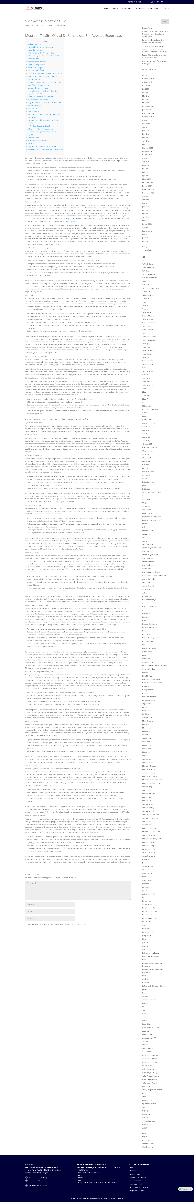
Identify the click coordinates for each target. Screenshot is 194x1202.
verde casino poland (149, 1059)
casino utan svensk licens (151, 572)
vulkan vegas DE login (150, 1072)
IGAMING (145, 672)
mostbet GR (146, 790)
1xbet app (145, 309)
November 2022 (148, 193)
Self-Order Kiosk (136, 1184)
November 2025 (148, 79)
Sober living (146, 1024)
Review (144, 989)
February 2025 (147, 106)
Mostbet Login (33, 138)
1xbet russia (146, 378)
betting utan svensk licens (151, 492)
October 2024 (147, 120)
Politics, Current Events (150, 953)
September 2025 (148, 85)
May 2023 (145, 172)
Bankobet (145, 465)
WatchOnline (146, 1086)
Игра (144, 1093)
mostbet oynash (148, 811)
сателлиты (146, 1114)
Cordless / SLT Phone (138, 1177)
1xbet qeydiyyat (148, 371)
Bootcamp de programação (152, 517)
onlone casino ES (148, 870)
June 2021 (145, 241)
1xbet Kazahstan (148, 350)
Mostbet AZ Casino (149, 766)
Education (145, 617)
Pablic (144, 877)
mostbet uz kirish (148, 835)
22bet (144, 392)
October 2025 (147, 82)
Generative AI (147, 659)
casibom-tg (146, 537)
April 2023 (145, 175)
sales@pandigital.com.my (38, 1185)
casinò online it (147, 565)
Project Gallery (153, 8)
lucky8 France (147, 717)
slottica (145, 1021)
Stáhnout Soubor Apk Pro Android (40, 129)
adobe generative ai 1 (150, 409)
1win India (146, 285)
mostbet (145, 755)
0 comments (62, 25)
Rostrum (133, 1167)
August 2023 (146, 162)
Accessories (140, 8)
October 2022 (147, 196)
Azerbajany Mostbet (149, 447)
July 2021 (145, 238)
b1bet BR (145, 454)
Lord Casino (146, 710)
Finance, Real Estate (149, 624)
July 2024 (145, 131)
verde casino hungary (150, 1055)
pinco (144, 925)
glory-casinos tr (147, 662)
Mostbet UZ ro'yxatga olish (152, 839)
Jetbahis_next (147, 693)
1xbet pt (145, 368)
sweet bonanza (147, 1034)
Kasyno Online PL (148, 700)
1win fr (144, 281)
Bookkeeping (147, 513)
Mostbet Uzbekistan (149, 842)
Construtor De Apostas (36, 67)
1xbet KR (145, 357)
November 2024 (148, 117)
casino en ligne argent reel (151, 548)
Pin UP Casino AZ (148, 908)
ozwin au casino (148, 873)
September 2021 (148, 231)
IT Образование (148, 690)
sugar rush (146, 1031)
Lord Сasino (146, 714)
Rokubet (145, 1003)
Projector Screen (136, 1171)
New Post (145, 859)
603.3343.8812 (135, 2)
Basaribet (145, 468)
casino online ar (148, 562)
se (143, 1007)
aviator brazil (147, 420)
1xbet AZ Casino (148, 316)
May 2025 (145, 96)
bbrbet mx (146, 475)
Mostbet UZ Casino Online (151, 832)
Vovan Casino (147, 1066)
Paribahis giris (147, 887)
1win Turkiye (146, 291)
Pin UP (144, 897)
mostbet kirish (147, 804)
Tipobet (145, 1041)
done (144, 603)
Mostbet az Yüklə (148, 769)
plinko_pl (145, 949)
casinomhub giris (148, 586)
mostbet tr (146, 821)
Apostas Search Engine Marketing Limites (43, 76)
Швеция (145, 1124)
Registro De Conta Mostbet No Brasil (42, 146)
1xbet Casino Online (149, 340)
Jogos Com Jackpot (35, 50)
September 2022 (148, 200)
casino (144, 541)
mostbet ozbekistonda (150, 814)
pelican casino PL (148, 894)
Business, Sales (147, 530)
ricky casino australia (149, 1000)
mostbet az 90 (147, 762)
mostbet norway (148, 807)
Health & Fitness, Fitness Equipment (155, 665)
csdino (144, 593)
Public (144, 975)
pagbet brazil (147, 880)
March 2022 (146, 220)
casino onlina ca (148, 558)
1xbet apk (145, 305)
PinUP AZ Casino (148, 932)
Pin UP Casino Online (150, 911)
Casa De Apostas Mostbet (38, 141)
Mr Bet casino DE (148, 849)
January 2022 (147, 224)
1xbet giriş (146, 343)
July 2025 (145, 89)
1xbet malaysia (147, 361)
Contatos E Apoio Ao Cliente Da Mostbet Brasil (45, 149)
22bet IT (145, 399)
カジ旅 (144, 1128)
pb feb (144, 890)
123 (143, 257)
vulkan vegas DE (148, 1069)
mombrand (146, 735)
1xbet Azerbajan (148, 319)
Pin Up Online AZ (148, 915)
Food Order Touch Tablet (139, 1187)
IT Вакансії (146, 686)
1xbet (144, 302)
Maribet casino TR (148, 721)
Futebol (31, 143)
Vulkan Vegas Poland (149, 1079)
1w (143, 260)
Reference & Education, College (153, 986)
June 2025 (145, 92)
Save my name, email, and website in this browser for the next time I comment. (57, 924)
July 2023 (145, 165)
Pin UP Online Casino (150, 918)
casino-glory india (148, 579)
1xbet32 (145, 389)
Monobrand (146, 745)
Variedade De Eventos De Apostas (40, 47)
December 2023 (148, 155)
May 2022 (145, 214)
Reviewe (145, 993)
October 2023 (147, 158)
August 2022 (146, 203)
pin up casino (147, 904)
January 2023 (147, 186)
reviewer (145, 996)
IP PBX (80, 1178)
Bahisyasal (146, 461)
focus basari (146, 634)
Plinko (144, 939)
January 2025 (147, 110)
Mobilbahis (146, 731)
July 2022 (145, 207)
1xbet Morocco (147, 364)
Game (144, 655)
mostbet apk (146, 759)
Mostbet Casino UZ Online (151, 783)
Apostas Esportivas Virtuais (38, 88)
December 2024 (148, 113)
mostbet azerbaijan (149, 773)
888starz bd (146, 406)
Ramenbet (146, 982)
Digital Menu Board (137, 1191)
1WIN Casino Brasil (149, 274)
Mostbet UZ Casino (149, 828)
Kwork (144, 707)
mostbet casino (69, 221)
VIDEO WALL (83, 1170)
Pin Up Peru (146, 922)
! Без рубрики (147, 250)
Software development (150, 1027)
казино (145, 1097)
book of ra (146, 506)
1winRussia (146, 298)
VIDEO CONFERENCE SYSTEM (89, 1173)
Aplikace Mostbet (34, 44)
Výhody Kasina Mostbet (37, 62)
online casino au (148, 866)
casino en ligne (147, 544)
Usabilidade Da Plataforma (38, 100)
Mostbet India (147, 797)
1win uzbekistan (148, 295)
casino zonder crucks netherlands (154, 575)
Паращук (145, 1110)
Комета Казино (148, 1100)
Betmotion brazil (148, 482)
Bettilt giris (146, 489)
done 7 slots (146, 610)
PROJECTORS (83, 1180)
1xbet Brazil (146, 326)
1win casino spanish (149, 278)
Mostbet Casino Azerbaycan (152, 780)
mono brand (146, 738)
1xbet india (146, 347)
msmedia (30, 25)
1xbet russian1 (147, 385)
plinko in (145, 942)
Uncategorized (51, 25)
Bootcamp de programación (152, 520)
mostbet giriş (147, 787)
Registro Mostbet (34, 79)
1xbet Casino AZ (148, 330)
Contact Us (165, 8)
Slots (144, 1014)
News (144, 863)
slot (143, 1010)
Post (144, 960)
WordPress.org (147, 1147)
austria (144, 413)
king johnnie (146, 704)
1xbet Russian (147, 382)
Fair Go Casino (147, 620)
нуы (143, 1107)
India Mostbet (147, 676)
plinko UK (145, 946)
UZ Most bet (146, 1052)
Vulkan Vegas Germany (150, 1076)
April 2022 (145, 217)
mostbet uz (146, 825)
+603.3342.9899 (34, 1180)
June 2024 (145, 134)
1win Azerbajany (148, 267)
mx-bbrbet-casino (148, 856)
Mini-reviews (146, 728)
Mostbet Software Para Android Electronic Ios (45, 73)
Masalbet (145, 724)
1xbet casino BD (148, 333)
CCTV (80, 1175)
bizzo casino (146, 499)
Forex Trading (147, 645)
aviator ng (146, 440)
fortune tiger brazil (149, 648)
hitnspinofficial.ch (148, 669)
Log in (144, 1137)
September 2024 (148, 124)
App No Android (34, 111)
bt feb (144, 527)
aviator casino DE (148, 423)
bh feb (144, 496)
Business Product (127, 8)
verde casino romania (150, 1062)
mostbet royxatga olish (150, 818)
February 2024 (147, 148)
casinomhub (146, 582)
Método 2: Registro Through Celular (41, 53)
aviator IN (145, 430)
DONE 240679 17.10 (149, 607)
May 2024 (145, 137)
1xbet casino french (149, 337)
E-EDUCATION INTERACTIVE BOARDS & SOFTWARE (97, 1183)
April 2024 (145, 141)
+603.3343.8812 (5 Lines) (38, 1177)
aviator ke (145, 433)
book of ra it (146, 510)
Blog (144, 503)
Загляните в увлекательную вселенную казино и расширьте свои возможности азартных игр (154, 49)
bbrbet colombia (148, 472)
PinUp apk (146, 929)
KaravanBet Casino (149, 697)
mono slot (146, 742)
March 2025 (146, 103)
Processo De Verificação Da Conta (41, 97)
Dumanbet (146, 613)
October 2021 (147, 227)
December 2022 (148, 189)
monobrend (146, 749)
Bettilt (144, 485)
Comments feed (148, 1144)
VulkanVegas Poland (149, 1083)
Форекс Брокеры (148, 1121)
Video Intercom (135, 1181)
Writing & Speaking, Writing (152, 1090)
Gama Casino (147, 652)
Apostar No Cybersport (36, 65)
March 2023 (146, 179)
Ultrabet (145, 1045)
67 (143, 402)
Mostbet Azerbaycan (149, 776)
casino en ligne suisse (150, 555)
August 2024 (146, 127)
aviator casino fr (148, 427)
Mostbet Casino (34, 108)
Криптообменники (149, 1104)
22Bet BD (145, 395)
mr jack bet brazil (148, 852)
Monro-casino (147, 752)
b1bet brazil (146, 458)
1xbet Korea (146, 354)
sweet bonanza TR (149, 1038)
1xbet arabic (146, 312)
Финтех (145, 1117)
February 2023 (147, 182)
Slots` (144, 1017)
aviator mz (146, 437)
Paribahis (145, 884)
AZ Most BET (147, 444)
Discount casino (148, 596)
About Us (114, 8)
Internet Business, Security (152, 679)
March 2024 (146, 144)
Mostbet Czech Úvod (36, 70)
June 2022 (145, 210)
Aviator (144, 416)
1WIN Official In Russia (150, 288)
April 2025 (145, 99)
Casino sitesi (146, 568)
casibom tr (146, 534)
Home (106, 8)
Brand (144, 524)
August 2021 (146, 234)
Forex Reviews (147, 641)
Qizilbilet (145, 979)
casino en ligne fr (148, 551)
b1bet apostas (147, 451)
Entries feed (146, 1140)
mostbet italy (147, 801)
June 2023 (145, 169)
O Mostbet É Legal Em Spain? (39, 126)
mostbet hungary (148, 794)
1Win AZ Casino (148, 264)
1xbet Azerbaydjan (149, 323)
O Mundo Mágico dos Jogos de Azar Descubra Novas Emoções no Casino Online (155, 34)
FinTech (145, 631)
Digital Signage (135, 1174)
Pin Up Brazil (146, 901)
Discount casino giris (149, 600)
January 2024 (147, 151)
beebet (144, 478)
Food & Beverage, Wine (151, 638)
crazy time (146, 589)
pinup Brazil (146, 936)
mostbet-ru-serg (148, 846)
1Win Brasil (146, 271)
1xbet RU (145, 375)
